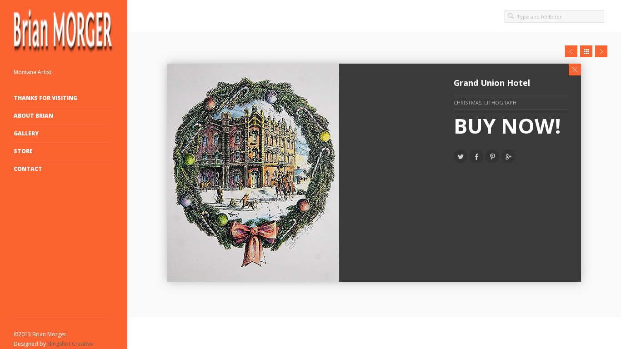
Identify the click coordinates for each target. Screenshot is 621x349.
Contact (28, 169)
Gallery (26, 133)
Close (575, 69)
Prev (571, 51)
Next (601, 51)
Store (23, 151)
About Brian (33, 116)
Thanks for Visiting (45, 98)
